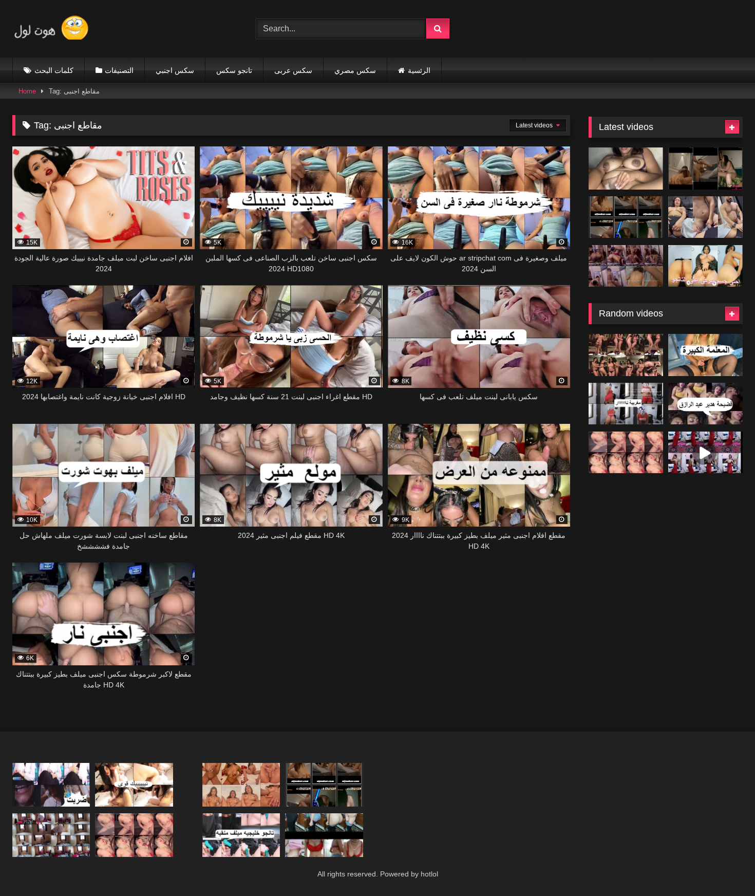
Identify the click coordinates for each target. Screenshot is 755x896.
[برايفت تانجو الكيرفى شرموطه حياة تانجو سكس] (705, 266)
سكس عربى (293, 70)
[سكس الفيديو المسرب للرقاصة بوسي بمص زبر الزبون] (626, 453)
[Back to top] (723, 865)
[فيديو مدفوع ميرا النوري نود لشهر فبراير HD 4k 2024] (134, 785)
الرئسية (419, 70)
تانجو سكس (234, 70)
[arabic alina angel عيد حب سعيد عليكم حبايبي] (241, 785)
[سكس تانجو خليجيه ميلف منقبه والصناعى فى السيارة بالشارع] (241, 835)
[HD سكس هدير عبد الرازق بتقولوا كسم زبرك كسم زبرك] (705, 404)
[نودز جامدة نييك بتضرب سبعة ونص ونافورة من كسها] (626, 168)
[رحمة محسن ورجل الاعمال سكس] (705, 168)
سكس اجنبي (175, 70)
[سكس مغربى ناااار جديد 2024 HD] (626, 404)
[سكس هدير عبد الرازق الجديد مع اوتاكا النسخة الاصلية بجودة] (626, 266)
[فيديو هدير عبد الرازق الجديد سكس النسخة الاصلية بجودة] (705, 217)
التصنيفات (119, 70)
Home (27, 91)
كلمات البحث (53, 70)
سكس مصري (355, 70)
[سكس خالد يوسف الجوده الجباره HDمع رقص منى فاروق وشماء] (626, 355)
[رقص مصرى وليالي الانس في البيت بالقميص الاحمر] (705, 453)
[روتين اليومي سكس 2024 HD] (51, 835)
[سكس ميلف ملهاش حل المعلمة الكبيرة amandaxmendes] (705, 355)
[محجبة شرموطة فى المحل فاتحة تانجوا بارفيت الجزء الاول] (51, 785)
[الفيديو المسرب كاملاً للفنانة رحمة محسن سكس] (626, 217)
